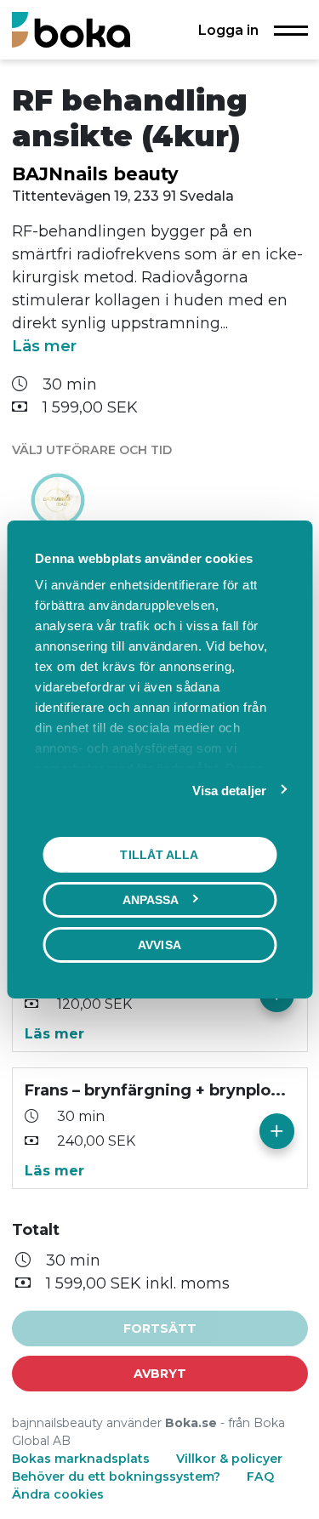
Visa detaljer (229, 790)
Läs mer (44, 346)
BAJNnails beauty (95, 174)
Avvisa (159, 945)
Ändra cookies (58, 1494)
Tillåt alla (159, 855)
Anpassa (150, 900)
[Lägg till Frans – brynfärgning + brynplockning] (276, 1130)
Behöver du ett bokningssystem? (116, 1476)
